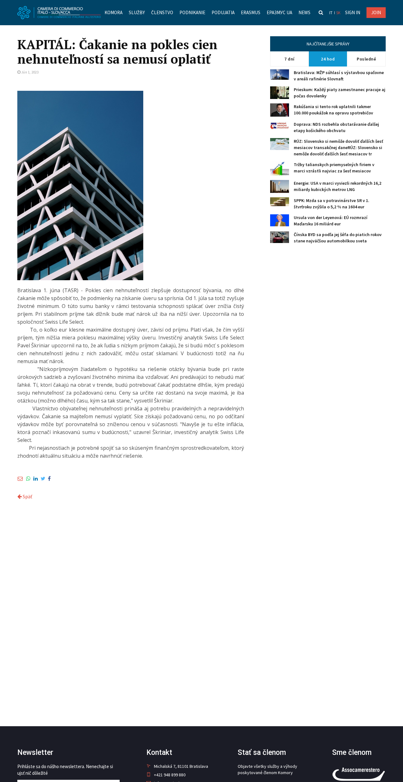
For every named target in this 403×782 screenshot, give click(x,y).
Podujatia (223, 12)
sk (338, 12)
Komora (113, 12)
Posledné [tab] (366, 59)
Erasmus (250, 12)
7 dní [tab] (289, 59)
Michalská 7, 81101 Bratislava (181, 766)
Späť (27, 496)
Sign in (352, 12)
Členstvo (162, 12)
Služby (137, 12)
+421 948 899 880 (169, 775)
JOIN (376, 12)
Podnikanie (192, 12)
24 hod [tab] (328, 59)
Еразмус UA (279, 12)
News (304, 12)
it (330, 12)
